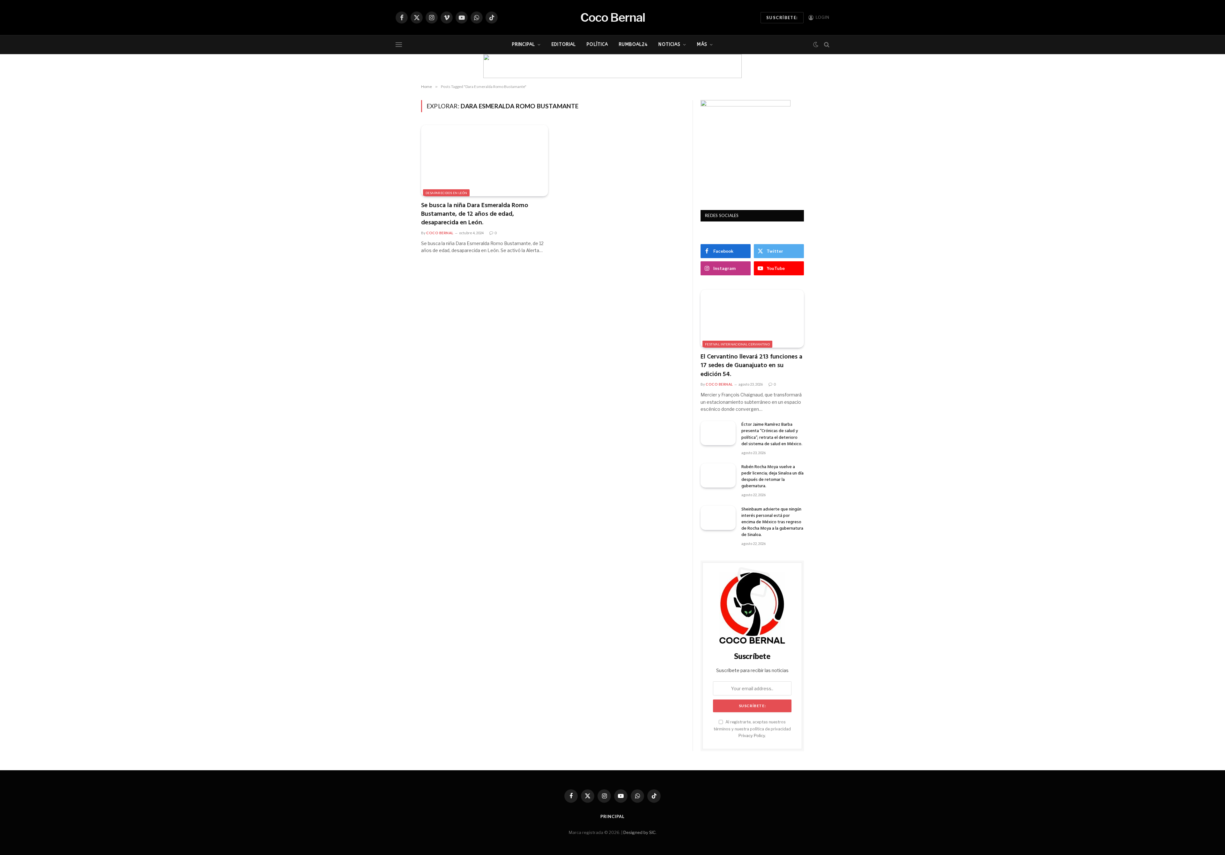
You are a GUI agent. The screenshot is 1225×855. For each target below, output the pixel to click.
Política (597, 44)
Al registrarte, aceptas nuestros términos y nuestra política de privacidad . (752, 729)
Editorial (564, 44)
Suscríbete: (782, 17)
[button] (493, 66)
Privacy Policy (752, 735)
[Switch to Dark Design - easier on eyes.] (816, 44)
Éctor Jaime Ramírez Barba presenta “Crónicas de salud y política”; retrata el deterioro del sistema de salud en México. (771, 434)
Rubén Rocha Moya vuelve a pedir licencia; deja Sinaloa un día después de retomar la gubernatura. (772, 476)
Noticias (669, 44)
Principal (523, 44)
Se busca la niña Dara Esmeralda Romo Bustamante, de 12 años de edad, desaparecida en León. (474, 214)
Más (702, 44)
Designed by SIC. (640, 832)
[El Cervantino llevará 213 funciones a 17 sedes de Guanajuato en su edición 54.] (752, 319)
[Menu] (399, 45)
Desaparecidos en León (446, 193)
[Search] (826, 45)
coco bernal (440, 233)
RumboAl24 (633, 44)
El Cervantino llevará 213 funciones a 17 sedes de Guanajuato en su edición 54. (751, 366)
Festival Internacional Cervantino (737, 344)
